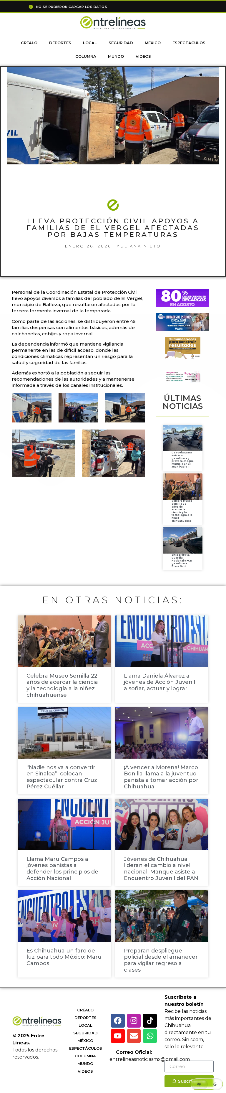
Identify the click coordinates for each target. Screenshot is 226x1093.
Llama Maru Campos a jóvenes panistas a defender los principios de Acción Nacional (62, 868)
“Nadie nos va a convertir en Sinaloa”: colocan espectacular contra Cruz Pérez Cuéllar (61, 777)
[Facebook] (118, 1021)
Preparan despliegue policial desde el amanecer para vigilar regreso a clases (161, 960)
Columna (85, 56)
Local (90, 42)
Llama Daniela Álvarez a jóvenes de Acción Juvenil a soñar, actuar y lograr (159, 682)
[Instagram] (134, 1021)
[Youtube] (118, 1036)
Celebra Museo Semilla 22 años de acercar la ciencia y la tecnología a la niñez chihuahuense (182, 510)
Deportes (60, 42)
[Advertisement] (119, 500)
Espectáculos (188, 42)
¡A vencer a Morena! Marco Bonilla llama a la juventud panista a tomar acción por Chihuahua (161, 777)
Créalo (29, 42)
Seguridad (121, 42)
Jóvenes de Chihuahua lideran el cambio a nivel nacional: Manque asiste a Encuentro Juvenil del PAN (161, 868)
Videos (143, 56)
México (153, 42)
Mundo (116, 56)
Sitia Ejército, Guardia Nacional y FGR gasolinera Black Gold (182, 560)
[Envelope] (134, 1036)
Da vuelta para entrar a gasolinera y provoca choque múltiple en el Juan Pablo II (183, 459)
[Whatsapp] (150, 1036)
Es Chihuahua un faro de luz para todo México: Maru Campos (64, 957)
